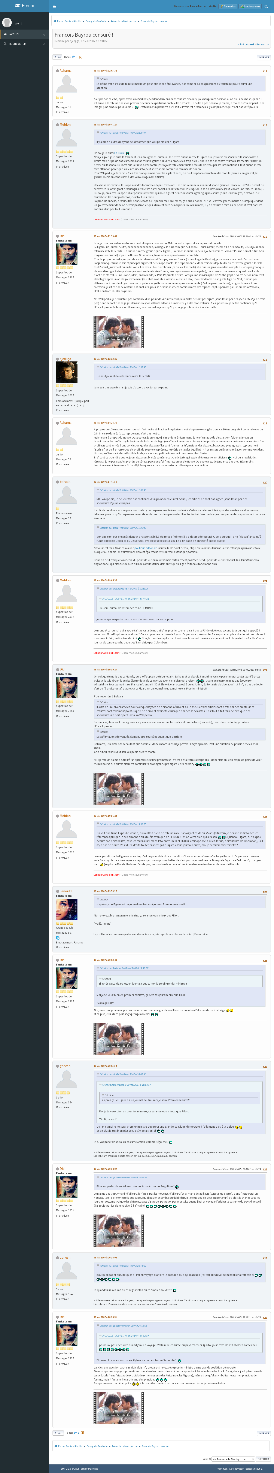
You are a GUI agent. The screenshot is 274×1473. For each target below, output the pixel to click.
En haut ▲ (257, 1468)
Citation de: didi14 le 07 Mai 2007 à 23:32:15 (123, 132)
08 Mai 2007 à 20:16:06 (105, 1257)
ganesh (65, 1066)
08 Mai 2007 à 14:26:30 (105, 422)
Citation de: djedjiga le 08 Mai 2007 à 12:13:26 (124, 588)
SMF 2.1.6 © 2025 (70, 1468)
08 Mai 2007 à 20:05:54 (105, 1065)
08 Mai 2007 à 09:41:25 (105, 124)
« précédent (246, 44)
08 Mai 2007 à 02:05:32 (105, 70)
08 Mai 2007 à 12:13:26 (105, 358)
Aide (231, 1468)
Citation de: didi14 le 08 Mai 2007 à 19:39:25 (123, 824)
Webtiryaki (222, 1468)
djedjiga (65, 359)
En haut (58, 1432)
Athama (65, 70)
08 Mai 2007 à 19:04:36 (105, 580)
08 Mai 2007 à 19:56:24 (105, 815)
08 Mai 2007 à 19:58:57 (105, 891)
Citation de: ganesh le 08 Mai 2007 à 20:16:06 (123, 1325)
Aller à (206, 1458)
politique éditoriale (145, 548)
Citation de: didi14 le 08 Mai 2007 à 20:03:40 (123, 1074)
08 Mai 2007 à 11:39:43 (105, 236)
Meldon (65, 124)
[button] (54, 6)
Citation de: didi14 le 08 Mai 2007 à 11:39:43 (123, 367)
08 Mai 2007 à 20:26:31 (105, 1317)
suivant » (262, 44)
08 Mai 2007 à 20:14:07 (105, 1168)
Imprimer (264, 57)
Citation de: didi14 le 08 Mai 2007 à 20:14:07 (123, 1265)
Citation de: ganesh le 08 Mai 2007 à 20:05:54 (123, 1177)
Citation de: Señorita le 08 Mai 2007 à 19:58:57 (124, 968)
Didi (62, 236)
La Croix (119, 153)
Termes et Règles (243, 1468)
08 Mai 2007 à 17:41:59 (105, 481)
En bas (57, 56)
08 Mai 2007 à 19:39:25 (105, 669)
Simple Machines (89, 1468)
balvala (65, 481)
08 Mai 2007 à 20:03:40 (105, 959)
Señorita (66, 891)
